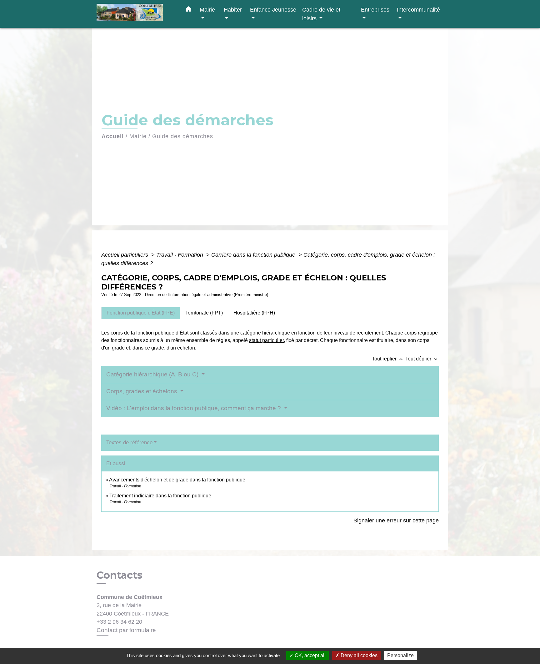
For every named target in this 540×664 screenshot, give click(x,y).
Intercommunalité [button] (418, 9)
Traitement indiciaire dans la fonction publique (160, 495)
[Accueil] (136, 14)
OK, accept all (309, 655)
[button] (188, 10)
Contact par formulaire (126, 630)
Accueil (113, 136)
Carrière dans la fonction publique (254, 255)
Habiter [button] (233, 9)
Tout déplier (422, 358)
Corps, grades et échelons (142, 391)
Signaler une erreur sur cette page (396, 520)
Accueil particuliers (125, 255)
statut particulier (266, 340)
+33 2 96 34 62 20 (119, 622)
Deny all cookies (358, 655)
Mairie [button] (207, 9)
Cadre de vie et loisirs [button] (321, 14)
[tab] (140, 313)
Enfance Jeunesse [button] (273, 9)
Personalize (400, 655)
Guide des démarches (182, 136)
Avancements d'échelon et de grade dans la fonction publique (177, 479)
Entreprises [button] (375, 9)
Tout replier (388, 358)
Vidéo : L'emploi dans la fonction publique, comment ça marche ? (194, 408)
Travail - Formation (180, 255)
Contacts (119, 575)
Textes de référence (129, 442)
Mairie (138, 136)
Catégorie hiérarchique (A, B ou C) (153, 374)
